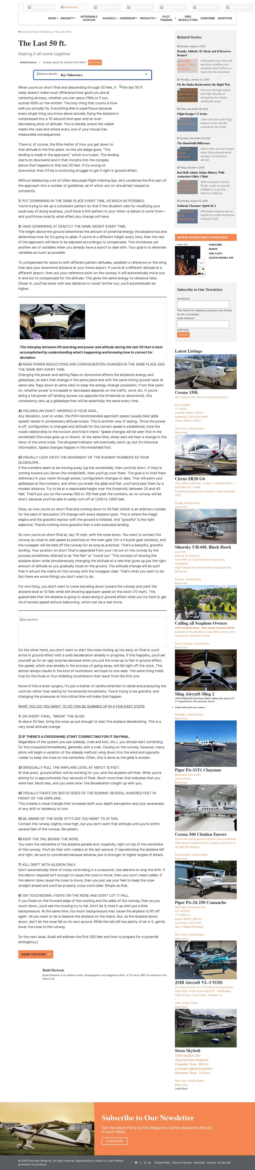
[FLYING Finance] (239, 7)
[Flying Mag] (40, 7)
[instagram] (145, 1162)
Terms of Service (182, 1162)
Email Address (186, 318)
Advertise (199, 1162)
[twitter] (140, 1162)
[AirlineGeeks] (106, 7)
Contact (211, 1162)
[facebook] (136, 1162)
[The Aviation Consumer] (206, 7)
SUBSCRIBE (215, 244)
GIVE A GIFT (216, 253)
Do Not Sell (224, 1162)
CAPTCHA (183, 329)
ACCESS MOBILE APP (221, 257)
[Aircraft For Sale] (140, 7)
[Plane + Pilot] (20, 7)
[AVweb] (73, 7)
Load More (181, 1088)
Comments (183, 298)
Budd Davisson (28, 62)
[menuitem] (53, 18)
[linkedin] (149, 1162)
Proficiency (46, 31)
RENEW (213, 249)
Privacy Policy (162, 1162)
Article (34, 31)
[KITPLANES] (173, 7)
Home (24, 31)
